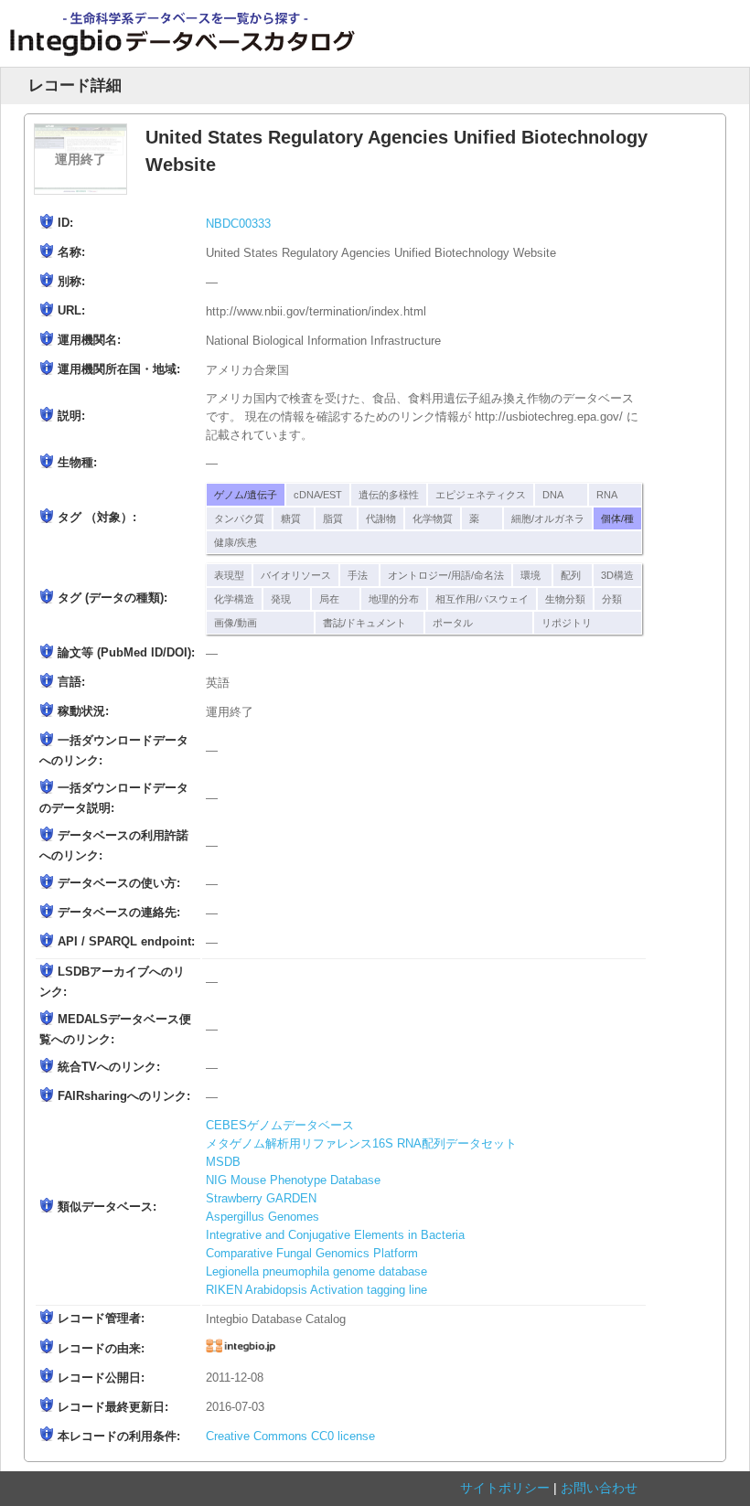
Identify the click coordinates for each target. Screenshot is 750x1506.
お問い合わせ (599, 1487)
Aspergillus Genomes (262, 1217)
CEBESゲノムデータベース (280, 1125)
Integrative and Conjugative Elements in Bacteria (335, 1235)
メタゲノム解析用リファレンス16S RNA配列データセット (361, 1144)
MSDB (223, 1162)
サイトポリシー (505, 1487)
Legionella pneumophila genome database (316, 1272)
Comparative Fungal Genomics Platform (312, 1253)
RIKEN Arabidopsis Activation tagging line (316, 1290)
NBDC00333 (238, 224)
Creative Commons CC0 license (290, 1436)
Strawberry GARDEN (261, 1198)
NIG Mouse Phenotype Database (293, 1180)
